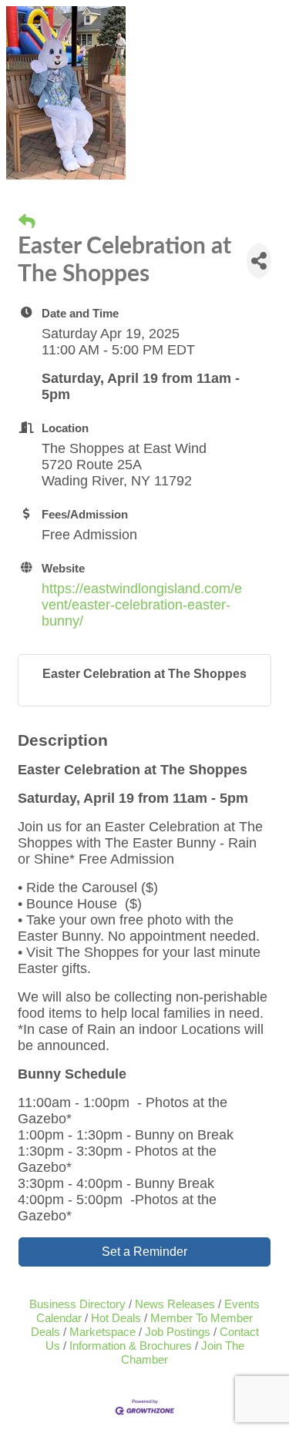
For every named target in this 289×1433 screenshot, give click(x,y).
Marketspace (102, 1331)
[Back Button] (26, 222)
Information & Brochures (130, 1345)
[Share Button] (259, 260)
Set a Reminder (144, 1251)
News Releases (175, 1304)
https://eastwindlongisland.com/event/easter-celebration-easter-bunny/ (142, 605)
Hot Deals (116, 1317)
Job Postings (177, 1331)
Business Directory (77, 1304)
